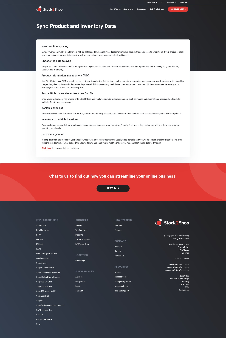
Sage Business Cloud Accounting (50, 305)
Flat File (39, 239)
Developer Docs (121, 286)
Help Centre (152, 2)
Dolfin (38, 235)
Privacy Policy (183, 247)
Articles (118, 272)
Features (118, 230)
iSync (38, 249)
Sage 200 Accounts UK (45, 291)
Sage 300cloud (42, 296)
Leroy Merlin (80, 281)
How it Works (115, 9)
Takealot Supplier (82, 239)
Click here (46, 148)
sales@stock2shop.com (179, 264)
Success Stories (122, 277)
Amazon (79, 277)
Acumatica (41, 225)
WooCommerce (82, 230)
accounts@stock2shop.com (177, 270)
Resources (141, 9)
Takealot (79, 291)
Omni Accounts (42, 258)
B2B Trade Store (157, 9)
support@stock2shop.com (178, 267)
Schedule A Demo (178, 9)
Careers (118, 251)
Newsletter (171, 2)
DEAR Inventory (42, 230)
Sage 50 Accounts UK (45, 268)
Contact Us (183, 2)
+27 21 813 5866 (182, 259)
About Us (118, 246)
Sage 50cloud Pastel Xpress (48, 277)
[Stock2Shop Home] (49, 9)
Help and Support (122, 291)
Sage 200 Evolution (44, 286)
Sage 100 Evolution (44, 282)
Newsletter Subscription (179, 244)
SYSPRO (40, 315)
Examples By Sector (123, 281)
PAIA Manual (184, 250)
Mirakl (77, 286)
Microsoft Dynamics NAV (46, 254)
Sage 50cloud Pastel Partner (48, 272)
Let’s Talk (113, 188)
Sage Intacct (41, 263)
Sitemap (185, 253)
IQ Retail (39, 244)
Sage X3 (39, 301)
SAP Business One (44, 310)
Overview (118, 225)
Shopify (78, 225)
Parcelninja (80, 260)
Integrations (128, 9)
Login (162, 2)
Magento (79, 235)
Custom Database (44, 319)
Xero (38, 324)
